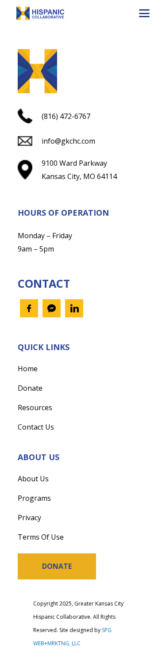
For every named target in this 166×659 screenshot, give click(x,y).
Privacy (29, 517)
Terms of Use (41, 537)
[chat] (51, 308)
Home (28, 368)
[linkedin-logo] (74, 308)
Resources (35, 407)
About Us (33, 479)
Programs (34, 498)
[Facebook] (29, 308)
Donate (30, 388)
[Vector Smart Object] (40, 13)
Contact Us (36, 427)
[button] (144, 13)
